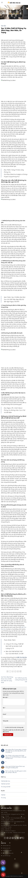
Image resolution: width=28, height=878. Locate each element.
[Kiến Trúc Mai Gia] (14, 2)
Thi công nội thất (5, 786)
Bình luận (5, 697)
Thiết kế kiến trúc (5, 781)
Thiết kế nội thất (5, 784)
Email (4, 714)
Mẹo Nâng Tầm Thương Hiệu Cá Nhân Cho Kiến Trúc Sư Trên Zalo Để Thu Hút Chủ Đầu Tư (16, 751)
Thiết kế (3, 795)
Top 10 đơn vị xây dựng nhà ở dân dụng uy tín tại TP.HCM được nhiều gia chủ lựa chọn (15, 757)
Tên (4, 707)
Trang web (5, 720)
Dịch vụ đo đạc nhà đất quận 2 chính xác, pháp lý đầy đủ (15, 771)
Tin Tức (3, 26)
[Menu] (2, 2)
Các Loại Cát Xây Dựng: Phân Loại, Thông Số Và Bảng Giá (15, 767)
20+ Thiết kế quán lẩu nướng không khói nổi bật (21, 679)
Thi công (3, 797)
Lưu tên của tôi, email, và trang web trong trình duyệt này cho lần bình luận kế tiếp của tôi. (13, 729)
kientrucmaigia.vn (18, 876)
